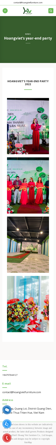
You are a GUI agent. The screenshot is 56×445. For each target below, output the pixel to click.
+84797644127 (9, 374)
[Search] (51, 10)
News (28, 34)
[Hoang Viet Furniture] (28, 10)
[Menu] (5, 10)
